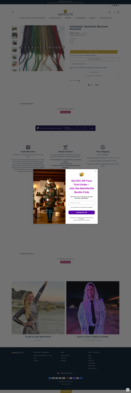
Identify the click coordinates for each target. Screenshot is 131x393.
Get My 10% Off (81, 212)
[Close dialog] (95, 171)
